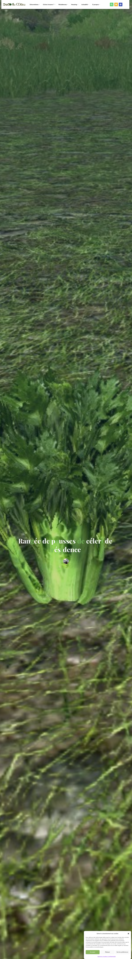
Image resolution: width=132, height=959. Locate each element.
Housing (74, 4)
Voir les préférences (122, 952)
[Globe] (120, 4)
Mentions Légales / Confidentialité (107, 956)
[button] (128, 933)
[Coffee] (116, 4)
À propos (95, 4)
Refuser (107, 952)
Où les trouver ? (48, 4)
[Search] (111, 4)
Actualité (84, 4)
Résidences (63, 4)
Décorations (34, 4)
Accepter (92, 952)
